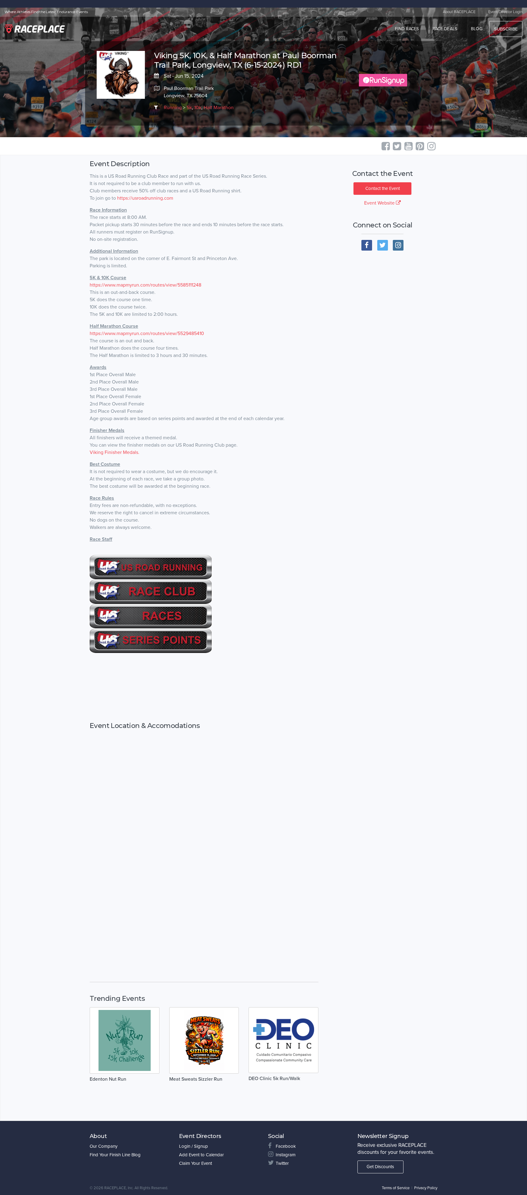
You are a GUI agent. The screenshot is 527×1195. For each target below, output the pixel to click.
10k (197, 108)
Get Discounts (380, 1166)
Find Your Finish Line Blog (115, 1155)
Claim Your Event (195, 1163)
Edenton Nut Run (108, 1079)
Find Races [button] (407, 28)
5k (189, 108)
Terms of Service (396, 1188)
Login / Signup (193, 1146)
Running (173, 108)
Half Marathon (219, 108)
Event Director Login (505, 11)
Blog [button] (476, 28)
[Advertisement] (204, 687)
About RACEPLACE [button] (459, 11)
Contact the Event (382, 188)
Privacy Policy (425, 1188)
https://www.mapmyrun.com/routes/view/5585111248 (145, 285)
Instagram (286, 1155)
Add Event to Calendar (201, 1155)
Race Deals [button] (444, 28)
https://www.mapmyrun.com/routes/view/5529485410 (147, 333)
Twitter (282, 1163)
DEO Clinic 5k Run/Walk (274, 1079)
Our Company (103, 1146)
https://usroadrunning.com (145, 198)
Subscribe (506, 29)
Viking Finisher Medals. (114, 452)
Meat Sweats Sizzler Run (195, 1079)
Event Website (380, 203)
